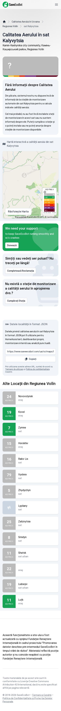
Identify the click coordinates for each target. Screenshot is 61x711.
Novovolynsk (25, 396)
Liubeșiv (22, 584)
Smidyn (22, 537)
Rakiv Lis (23, 458)
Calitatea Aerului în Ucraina (26, 21)
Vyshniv (22, 474)
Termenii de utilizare (14, 369)
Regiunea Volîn (10, 26)
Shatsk (22, 552)
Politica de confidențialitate (38, 369)
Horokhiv (23, 443)
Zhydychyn (24, 490)
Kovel (21, 411)
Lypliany (22, 505)
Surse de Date (21, 217)
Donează (12, 245)
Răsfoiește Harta (18, 211)
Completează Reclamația (20, 270)
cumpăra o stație (43, 121)
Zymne (22, 427)
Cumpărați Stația (16, 300)
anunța (39, 125)
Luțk (20, 599)
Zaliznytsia (24, 521)
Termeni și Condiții (41, 695)
